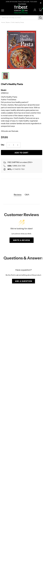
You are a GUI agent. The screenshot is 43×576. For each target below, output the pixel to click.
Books (8, 22)
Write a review (21, 240)
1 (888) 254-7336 (18, 166)
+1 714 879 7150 (18, 169)
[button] (23, 281)
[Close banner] (40, 3)
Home (3, 22)
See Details (22, 4)
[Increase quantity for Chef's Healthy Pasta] (17, 145)
